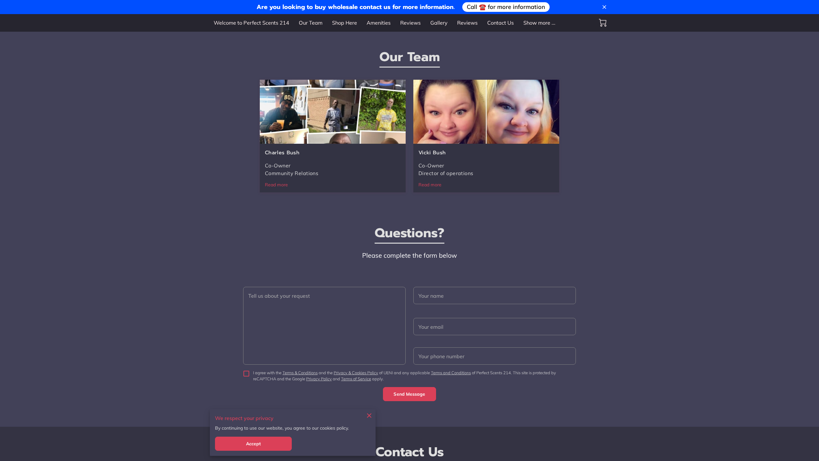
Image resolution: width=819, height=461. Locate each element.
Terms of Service (356, 378)
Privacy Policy (319, 378)
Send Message (409, 394)
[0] (603, 23)
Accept (253, 444)
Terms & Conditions (300, 372)
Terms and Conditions (451, 372)
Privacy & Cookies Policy (356, 372)
